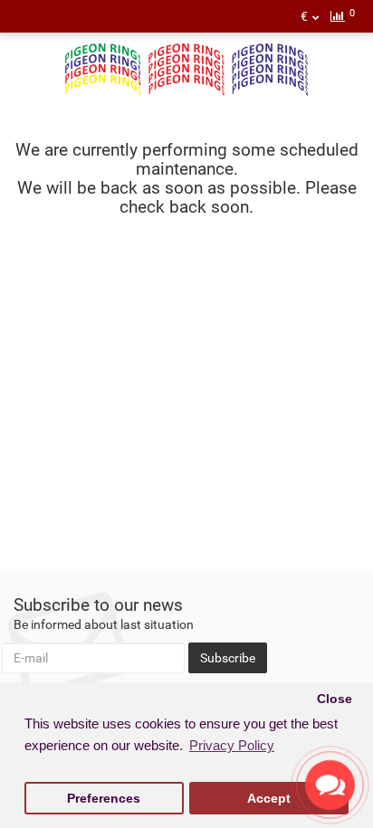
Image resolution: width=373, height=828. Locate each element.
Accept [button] (269, 798)
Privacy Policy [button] (231, 745)
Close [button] (334, 699)
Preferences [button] (103, 798)
